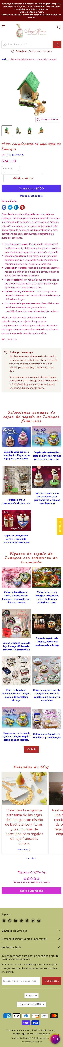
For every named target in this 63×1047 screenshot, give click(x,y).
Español (30, 995)
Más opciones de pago (31, 196)
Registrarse (52, 981)
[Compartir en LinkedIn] (16, 207)
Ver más (30, 858)
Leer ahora (23, 849)
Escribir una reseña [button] (31, 891)
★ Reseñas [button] (60, 526)
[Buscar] (57, 44)
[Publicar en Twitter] (10, 207)
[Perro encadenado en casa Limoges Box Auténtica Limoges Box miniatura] (7, 131)
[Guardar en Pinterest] (22, 207)
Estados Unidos (30, 1004)
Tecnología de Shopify (31, 1041)
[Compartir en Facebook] (4, 207)
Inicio (4, 59)
